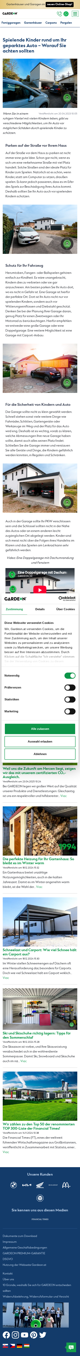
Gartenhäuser (33, 23)
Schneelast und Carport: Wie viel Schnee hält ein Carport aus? (40, 952)
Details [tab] (40, 609)
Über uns (8, 1279)
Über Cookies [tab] (65, 609)
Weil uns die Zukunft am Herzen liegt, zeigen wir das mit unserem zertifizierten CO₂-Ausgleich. (39, 772)
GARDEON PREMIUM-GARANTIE (24, 1253)
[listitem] (40, 1219)
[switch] (70, 687)
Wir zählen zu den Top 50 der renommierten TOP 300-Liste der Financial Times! (39, 1126)
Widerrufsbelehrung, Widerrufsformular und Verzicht (36, 1296)
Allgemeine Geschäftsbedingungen (25, 1247)
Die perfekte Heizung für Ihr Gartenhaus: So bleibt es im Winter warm (38, 861)
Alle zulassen (40, 728)
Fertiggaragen (11, 23)
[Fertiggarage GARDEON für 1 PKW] (40, 368)
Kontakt (8, 1273)
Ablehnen (40, 754)
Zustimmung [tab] (14, 609)
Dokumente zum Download (20, 1236)
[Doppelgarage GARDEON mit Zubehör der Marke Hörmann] (40, 229)
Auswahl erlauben (40, 741)
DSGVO (8, 1259)
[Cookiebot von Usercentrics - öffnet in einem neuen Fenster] (59, 598)
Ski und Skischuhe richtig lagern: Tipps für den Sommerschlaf (37, 1035)
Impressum (10, 1242)
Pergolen (66, 23)
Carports (51, 23)
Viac (63, 796)
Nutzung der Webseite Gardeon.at (24, 1265)
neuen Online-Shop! (59, 4)
